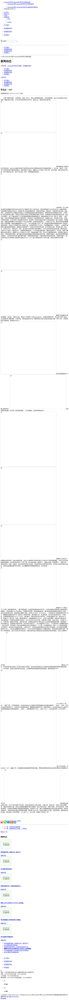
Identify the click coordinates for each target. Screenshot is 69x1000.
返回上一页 (4, 831)
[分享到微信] (5, 822)
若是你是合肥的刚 (14, 827)
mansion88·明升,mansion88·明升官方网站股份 (20, 4)
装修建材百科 (8, 31)
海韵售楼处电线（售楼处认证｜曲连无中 (16, 943)
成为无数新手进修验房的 (11, 952)
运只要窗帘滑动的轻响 (11, 945)
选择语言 (6, 17)
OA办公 (6, 12)
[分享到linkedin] (14, 822)
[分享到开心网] (11, 822)
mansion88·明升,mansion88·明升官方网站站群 (17, 2)
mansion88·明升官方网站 (14, 65)
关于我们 (6, 25)
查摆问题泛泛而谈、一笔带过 (18, 828)
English (9, 22)
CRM (5, 15)
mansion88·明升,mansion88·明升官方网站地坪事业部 (22, 7)
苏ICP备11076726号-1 (12, 996)
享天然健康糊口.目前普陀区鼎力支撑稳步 (16, 950)
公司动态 (3, 77)
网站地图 (3, 998)
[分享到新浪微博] (2, 822)
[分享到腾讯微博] (8, 822)
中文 (8, 19)
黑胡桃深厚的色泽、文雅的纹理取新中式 (16, 947)
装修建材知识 (8, 28)
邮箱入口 (6, 14)
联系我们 (6, 35)
